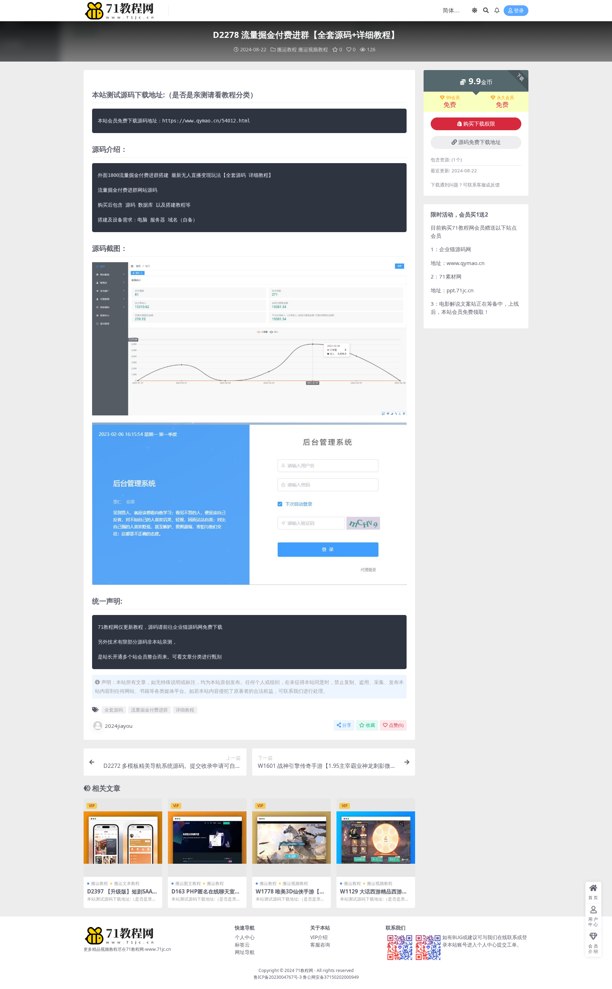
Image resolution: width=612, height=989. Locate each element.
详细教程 (185, 710)
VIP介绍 (319, 937)
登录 (519, 10)
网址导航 (245, 952)
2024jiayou (118, 725)
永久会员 (505, 97)
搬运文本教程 (127, 883)
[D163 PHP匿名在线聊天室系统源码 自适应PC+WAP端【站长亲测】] (207, 837)
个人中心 (245, 937)
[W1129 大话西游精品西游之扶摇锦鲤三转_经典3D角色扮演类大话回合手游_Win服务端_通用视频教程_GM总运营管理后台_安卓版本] (375, 837)
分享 (346, 725)
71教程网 (304, 970)
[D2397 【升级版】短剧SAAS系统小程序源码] (123, 837)
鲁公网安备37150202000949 (331, 977)
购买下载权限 (479, 124)
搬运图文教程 (188, 883)
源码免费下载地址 (479, 142)
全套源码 (113, 710)
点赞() (396, 725)
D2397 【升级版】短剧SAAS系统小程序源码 (121, 894)
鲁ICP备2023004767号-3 (278, 977)
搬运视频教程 (313, 49)
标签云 (242, 944)
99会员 (453, 97)
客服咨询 (320, 944)
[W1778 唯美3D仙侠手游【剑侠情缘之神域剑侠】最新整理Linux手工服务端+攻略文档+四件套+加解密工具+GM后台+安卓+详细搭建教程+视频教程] (291, 837)
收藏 (370, 725)
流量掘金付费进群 (149, 710)
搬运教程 (287, 49)
